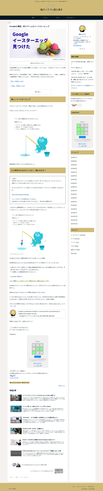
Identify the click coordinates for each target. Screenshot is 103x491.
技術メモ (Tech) (26, 382)
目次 (36, 92)
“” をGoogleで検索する (16, 276)
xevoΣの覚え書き (79, 42)
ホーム (74, 486)
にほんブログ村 (14, 378)
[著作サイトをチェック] (80, 49)
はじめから (37, 356)
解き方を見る (37, 363)
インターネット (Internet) (16, 382)
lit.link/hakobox (77, 45)
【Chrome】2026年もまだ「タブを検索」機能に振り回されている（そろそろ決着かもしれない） (82, 80)
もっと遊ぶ (37, 365)
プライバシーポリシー (82, 486)
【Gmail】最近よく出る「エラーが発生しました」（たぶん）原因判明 (82, 72)
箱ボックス (82, 34)
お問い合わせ (91, 486)
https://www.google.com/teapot (20, 194)
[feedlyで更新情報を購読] (82, 49)
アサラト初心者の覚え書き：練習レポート (82, 63)
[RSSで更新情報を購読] (84, 49)
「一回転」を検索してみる (17, 86)
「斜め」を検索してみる (16, 81)
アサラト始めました (76, 67)
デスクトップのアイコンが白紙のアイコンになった (82, 86)
